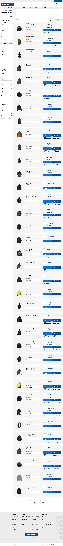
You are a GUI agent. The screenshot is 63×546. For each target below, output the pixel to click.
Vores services (24, 519)
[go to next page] (45, 500)
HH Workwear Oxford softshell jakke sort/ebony (30, 342)
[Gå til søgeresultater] (43, 4)
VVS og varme (34, 7)
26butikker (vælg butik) (56, 270)
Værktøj (14, 7)
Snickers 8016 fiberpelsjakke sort (31, 316)
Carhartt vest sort (29, 77)
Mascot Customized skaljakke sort (31, 157)
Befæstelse (49, 7)
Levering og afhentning (26, 522)
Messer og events (25, 521)
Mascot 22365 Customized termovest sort (30, 144)
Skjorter (2, 27)
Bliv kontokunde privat (35, 516)
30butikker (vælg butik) (56, 32)
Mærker (43, 519)
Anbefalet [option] (57, 20)
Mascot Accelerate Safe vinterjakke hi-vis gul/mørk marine (30, 382)
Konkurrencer (44, 522)
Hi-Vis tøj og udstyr (3, 39)
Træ (11, 7)
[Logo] (8, 4)
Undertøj (2, 36)
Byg (8, 7)
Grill (39, 7)
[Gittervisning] (50, 20)
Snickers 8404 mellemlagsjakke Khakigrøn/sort (29, 171)
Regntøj (2, 33)
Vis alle (2, 92)
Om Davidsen (14, 519)
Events (33, 527)
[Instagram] (31, 537)
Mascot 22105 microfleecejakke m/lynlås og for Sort (31, 211)
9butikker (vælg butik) (56, 468)
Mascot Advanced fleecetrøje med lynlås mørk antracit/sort (31, 263)
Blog (42, 521)
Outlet (53, 7)
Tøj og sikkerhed (44, 7)
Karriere (13, 522)
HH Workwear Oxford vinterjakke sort (30, 329)
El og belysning (28, 7)
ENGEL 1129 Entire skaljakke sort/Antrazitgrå (31, 224)
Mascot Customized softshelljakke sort (29, 184)
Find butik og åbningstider (16, 516)
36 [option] (16, 20)
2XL (29, 121)
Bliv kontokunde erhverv (26, 516)
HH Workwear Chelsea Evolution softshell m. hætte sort (31, 409)
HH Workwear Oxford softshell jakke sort (30, 237)
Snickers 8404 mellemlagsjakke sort (29, 91)
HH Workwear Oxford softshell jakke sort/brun (30, 25)
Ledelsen (13, 521)
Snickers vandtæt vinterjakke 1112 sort (31, 197)
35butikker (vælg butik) (56, 138)
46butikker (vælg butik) (56, 45)
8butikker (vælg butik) (56, 481)
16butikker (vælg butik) (56, 349)
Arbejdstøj (3, 22)
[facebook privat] (29, 537)
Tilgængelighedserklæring (46, 524)
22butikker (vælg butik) (56, 323)
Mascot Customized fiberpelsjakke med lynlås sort (31, 105)
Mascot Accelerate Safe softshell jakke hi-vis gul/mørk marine (31, 290)
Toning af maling (34, 524)
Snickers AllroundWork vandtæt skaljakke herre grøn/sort (30, 303)
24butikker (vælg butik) (56, 283)
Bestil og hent (34, 519)
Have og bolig (22, 7)
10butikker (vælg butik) (56, 455)
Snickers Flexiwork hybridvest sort (31, 118)
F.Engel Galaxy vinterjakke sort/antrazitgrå (30, 435)
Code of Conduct (15, 529)
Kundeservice (44, 516)
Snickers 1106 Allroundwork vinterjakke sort (30, 356)
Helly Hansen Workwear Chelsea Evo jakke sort (30, 395)
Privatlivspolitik (44, 527)
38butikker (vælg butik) (56, 98)
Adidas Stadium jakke (29, 51)
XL (28, 29)
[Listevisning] (48, 20)
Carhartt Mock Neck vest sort (31, 421)
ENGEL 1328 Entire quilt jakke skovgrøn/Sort (31, 250)
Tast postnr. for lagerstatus (47, 32)
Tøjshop (23, 524)
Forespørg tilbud (34, 521)
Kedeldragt (2, 30)
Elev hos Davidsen (15, 524)
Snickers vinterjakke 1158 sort (31, 460)
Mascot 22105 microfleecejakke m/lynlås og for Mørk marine (31, 448)
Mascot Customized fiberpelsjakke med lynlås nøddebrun (30, 131)
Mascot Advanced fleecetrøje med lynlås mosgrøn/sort (31, 369)
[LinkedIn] (33, 537)
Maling (18, 7)
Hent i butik (56, 29)
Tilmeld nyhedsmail (35, 529)
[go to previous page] (30, 500)
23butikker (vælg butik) (56, 296)
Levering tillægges (49, 27)
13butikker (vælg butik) (56, 389)
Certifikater (14, 527)
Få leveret (47, 29)
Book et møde (34, 522)
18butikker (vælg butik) (56, 336)
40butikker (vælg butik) (56, 85)
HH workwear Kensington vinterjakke (30, 488)
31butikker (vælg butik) (56, 204)
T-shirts (2, 24)
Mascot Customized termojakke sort (29, 65)
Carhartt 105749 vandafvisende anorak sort (30, 276)
